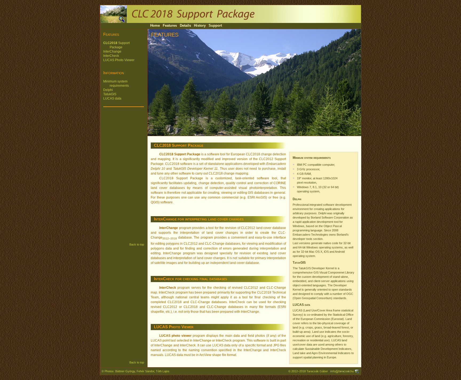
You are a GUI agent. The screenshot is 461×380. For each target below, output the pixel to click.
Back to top (136, 244)
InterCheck (111, 56)
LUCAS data (112, 98)
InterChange (112, 51)
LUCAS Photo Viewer (118, 60)
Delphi (108, 90)
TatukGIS (109, 94)
